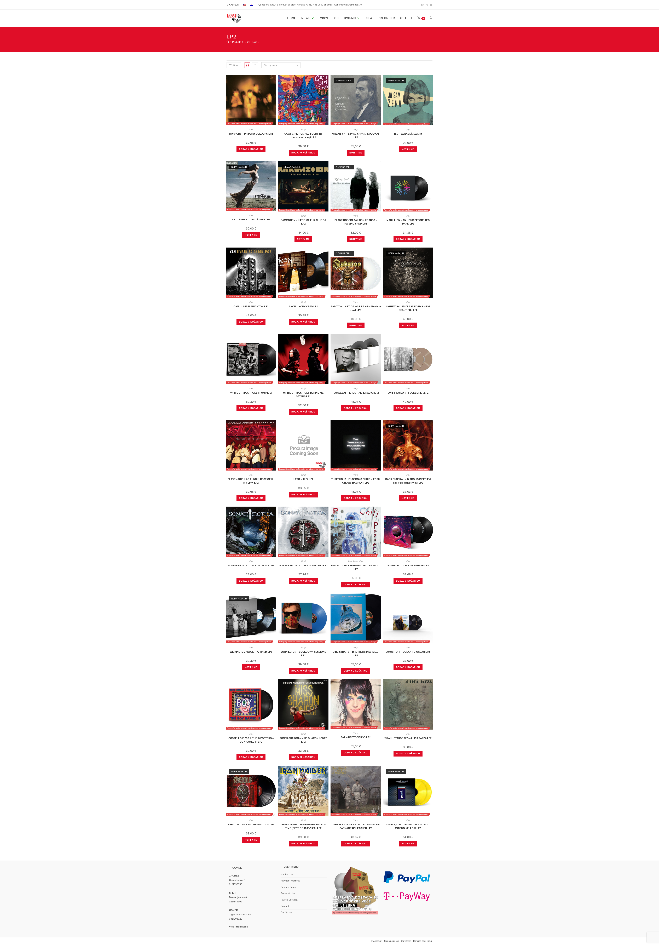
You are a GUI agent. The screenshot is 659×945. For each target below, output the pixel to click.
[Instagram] (427, 5)
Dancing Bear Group (422, 941)
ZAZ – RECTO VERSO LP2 (356, 737)
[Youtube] (430, 5)
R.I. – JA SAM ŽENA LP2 (408, 134)
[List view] (255, 65)
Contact (285, 906)
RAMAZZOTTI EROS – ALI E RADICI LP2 (356, 392)
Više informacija (238, 926)
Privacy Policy (288, 887)
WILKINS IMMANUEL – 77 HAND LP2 (251, 651)
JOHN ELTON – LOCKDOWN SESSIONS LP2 (303, 653)
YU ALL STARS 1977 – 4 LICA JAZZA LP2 (408, 738)
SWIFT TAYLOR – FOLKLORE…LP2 (408, 392)
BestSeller (353, 561)
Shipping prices (391, 941)
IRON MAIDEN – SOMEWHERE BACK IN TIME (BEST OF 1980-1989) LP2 (303, 826)
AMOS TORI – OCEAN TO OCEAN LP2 (408, 651)
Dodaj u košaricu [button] (251, 149)
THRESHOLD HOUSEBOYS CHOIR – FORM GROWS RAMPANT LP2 (355, 481)
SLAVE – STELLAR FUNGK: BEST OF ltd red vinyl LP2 (251, 481)
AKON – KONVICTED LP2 (303, 306)
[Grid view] (247, 65)
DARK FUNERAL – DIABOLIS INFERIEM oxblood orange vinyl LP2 (408, 481)
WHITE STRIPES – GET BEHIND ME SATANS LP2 (303, 394)
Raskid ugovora (289, 899)
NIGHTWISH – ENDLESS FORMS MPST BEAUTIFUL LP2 (408, 308)
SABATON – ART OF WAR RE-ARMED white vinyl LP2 (356, 308)
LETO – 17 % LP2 (303, 479)
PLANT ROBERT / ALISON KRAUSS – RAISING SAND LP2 (355, 222)
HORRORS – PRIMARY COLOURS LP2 (251, 133)
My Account (233, 4)
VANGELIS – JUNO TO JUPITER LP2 (408, 565)
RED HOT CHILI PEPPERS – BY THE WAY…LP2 (355, 567)
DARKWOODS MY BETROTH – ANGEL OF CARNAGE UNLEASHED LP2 (356, 826)
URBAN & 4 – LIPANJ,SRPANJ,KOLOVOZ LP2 (355, 135)
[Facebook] (422, 5)
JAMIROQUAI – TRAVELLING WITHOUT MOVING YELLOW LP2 (408, 826)
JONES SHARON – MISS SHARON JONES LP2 (303, 740)
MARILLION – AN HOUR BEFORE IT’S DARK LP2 (408, 222)
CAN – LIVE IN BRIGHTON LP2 (251, 306)
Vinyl (251, 129)
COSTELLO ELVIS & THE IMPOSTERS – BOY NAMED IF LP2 (251, 740)
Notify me (355, 153)
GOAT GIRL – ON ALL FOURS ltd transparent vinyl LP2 (303, 135)
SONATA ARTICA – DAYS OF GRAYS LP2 (251, 565)
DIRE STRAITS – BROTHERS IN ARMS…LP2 (356, 653)
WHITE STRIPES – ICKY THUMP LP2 (251, 392)
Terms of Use (288, 893)
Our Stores (286, 912)
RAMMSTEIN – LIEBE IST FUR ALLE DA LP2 (303, 222)
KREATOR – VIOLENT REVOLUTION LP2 (251, 824)
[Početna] (228, 42)
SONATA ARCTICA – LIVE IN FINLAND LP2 (303, 565)
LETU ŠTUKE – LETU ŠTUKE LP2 (251, 219)
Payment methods (290, 880)
